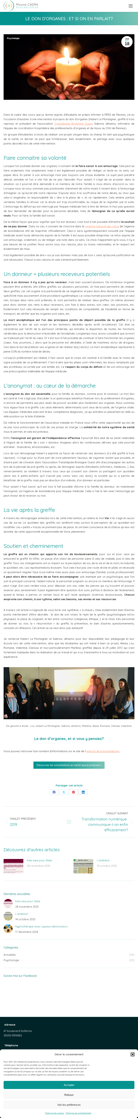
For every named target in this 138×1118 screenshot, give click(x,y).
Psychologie (13, 38)
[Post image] (13, 866)
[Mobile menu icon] (130, 6)
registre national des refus (102, 226)
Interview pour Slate (39, 860)
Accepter (69, 1084)
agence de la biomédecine (102, 751)
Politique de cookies (54, 1113)
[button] (132, 1054)
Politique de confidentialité (78, 1113)
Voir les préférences (69, 1104)
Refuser (69, 1094)
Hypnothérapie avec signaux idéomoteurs (41, 926)
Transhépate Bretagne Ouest (73, 123)
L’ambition (103, 860)
